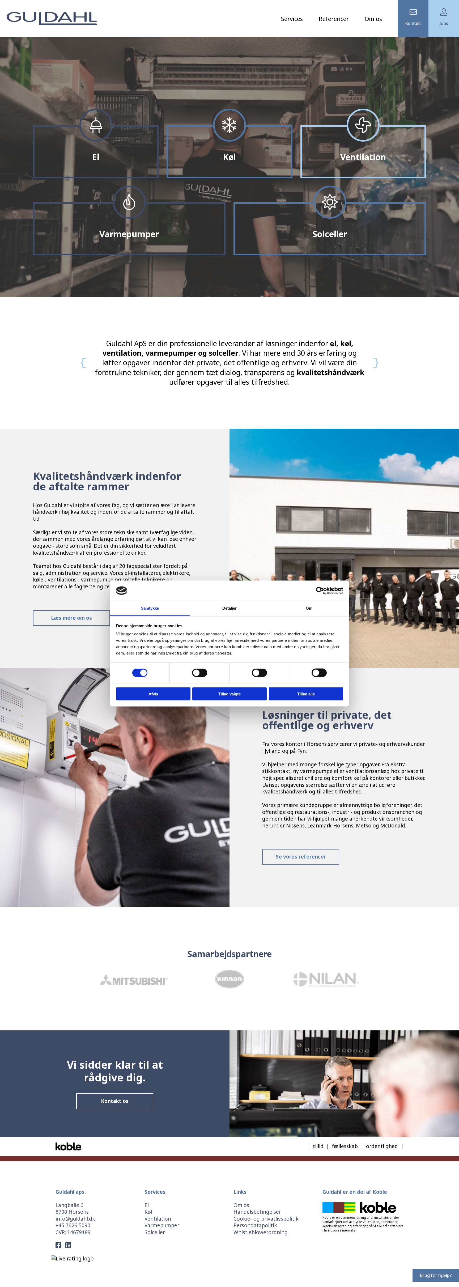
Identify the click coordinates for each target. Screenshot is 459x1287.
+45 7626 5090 (73, 1225)
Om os (373, 19)
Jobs (444, 23)
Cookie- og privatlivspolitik (266, 1218)
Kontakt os (115, 1101)
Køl (148, 1211)
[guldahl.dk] (52, 18)
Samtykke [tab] (150, 608)
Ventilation (157, 1218)
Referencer (334, 19)
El (146, 1205)
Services (292, 19)
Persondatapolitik (255, 1225)
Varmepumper (161, 1225)
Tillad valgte (229, 693)
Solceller (154, 1232)
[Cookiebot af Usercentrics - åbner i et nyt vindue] (320, 590)
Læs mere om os (71, 617)
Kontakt (413, 23)
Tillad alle (306, 693)
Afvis (153, 693)
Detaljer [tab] (229, 608)
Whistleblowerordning (260, 1232)
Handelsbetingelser (257, 1211)
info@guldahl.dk (75, 1218)
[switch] (199, 673)
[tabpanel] (229, 167)
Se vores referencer (301, 856)
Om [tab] (309, 608)
